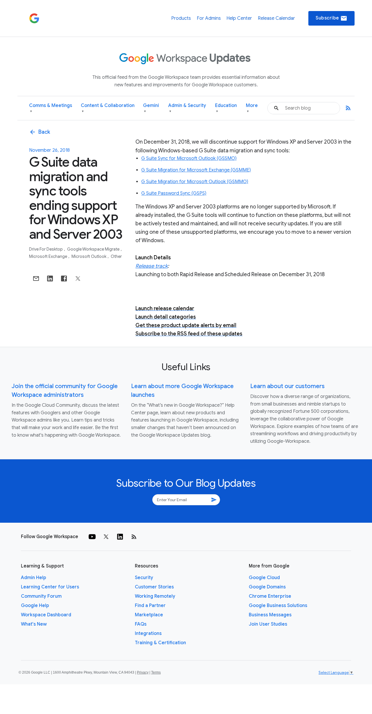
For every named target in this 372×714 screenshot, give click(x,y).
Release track (151, 266)
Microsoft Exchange (48, 256)
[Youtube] (92, 537)
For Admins (209, 18)
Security (144, 578)
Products (181, 18)
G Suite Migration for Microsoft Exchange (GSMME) (196, 170)
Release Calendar (276, 18)
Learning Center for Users (50, 587)
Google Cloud (264, 578)
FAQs (140, 624)
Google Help (35, 605)
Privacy (143, 672)
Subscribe (331, 18)
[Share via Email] (36, 278)
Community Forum (41, 596)
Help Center (239, 18)
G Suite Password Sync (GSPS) (173, 193)
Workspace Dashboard (46, 615)
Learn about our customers (287, 386)
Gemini (151, 108)
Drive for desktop (46, 249)
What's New (34, 624)
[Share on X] (78, 278)
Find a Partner (150, 605)
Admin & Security (187, 108)
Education (226, 108)
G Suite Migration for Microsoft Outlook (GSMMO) (194, 182)
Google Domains (267, 587)
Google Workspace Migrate (93, 249)
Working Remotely (155, 596)
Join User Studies (268, 624)
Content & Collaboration (108, 108)
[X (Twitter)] (106, 537)
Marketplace (149, 615)
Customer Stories (154, 587)
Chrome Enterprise (270, 596)
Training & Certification (160, 643)
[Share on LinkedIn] (50, 278)
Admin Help (33, 578)
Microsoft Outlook (89, 256)
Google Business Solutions (278, 605)
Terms (156, 672)
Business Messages (270, 615)
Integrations (148, 633)
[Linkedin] (120, 537)
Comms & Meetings (50, 108)
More (252, 108)
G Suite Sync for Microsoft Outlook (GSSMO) (189, 158)
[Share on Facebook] (64, 278)
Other (116, 256)
